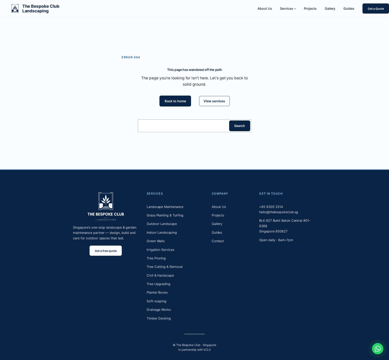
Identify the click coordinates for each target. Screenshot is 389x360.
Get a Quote (376, 8)
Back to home (175, 101)
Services (155, 193)
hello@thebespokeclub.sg (278, 212)
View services (214, 101)
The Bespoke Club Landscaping (41, 8)
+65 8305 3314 (271, 207)
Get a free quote (106, 250)
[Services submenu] (295, 8)
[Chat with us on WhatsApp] (377, 348)
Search (239, 126)
